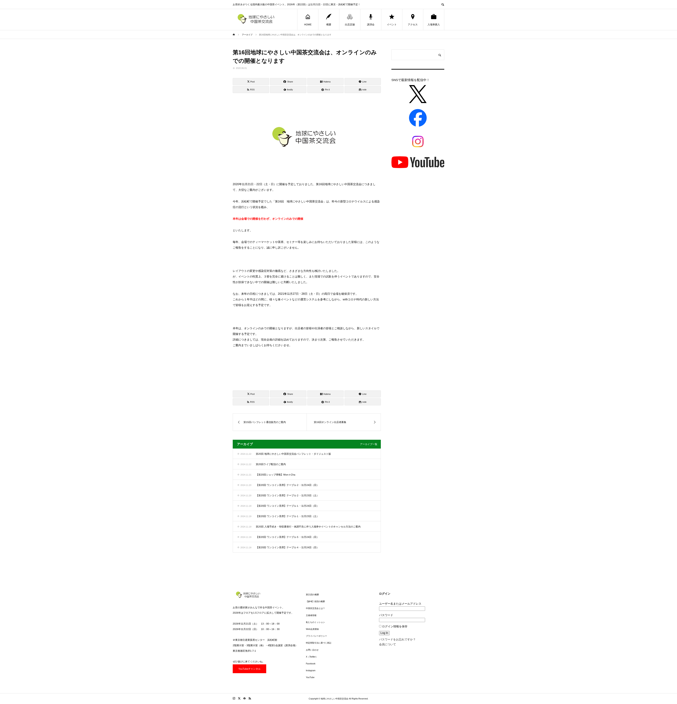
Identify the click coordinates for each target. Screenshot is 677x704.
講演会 (370, 24)
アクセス (413, 24)
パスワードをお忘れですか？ (397, 639)
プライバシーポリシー (316, 636)
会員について (387, 644)
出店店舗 (350, 24)
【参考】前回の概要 (315, 601)
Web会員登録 (312, 629)
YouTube (310, 677)
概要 (328, 24)
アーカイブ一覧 (368, 444)
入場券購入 (434, 24)
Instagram (310, 670)
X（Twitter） (312, 657)
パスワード (386, 615)
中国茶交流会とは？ (315, 608)
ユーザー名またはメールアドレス (400, 603)
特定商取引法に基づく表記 (318, 643)
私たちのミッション (315, 622)
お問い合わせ (312, 650)
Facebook (310, 663)
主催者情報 (311, 615)
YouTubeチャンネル (249, 668)
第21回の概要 (312, 594)
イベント (392, 24)
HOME (308, 24)
